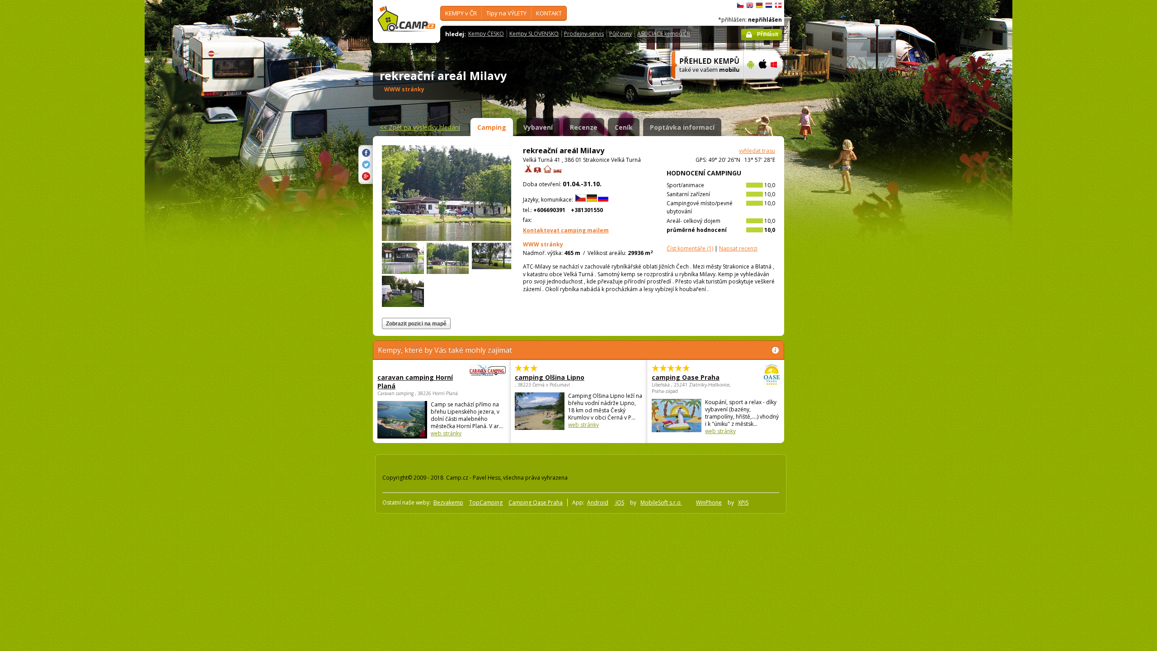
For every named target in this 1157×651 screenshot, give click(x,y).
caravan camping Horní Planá (415, 381)
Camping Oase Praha (535, 502)
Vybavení (538, 127)
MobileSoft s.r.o (661, 502)
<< (420, 127)
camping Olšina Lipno (549, 377)
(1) (690, 248)
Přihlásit (767, 34)
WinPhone (709, 502)
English (749, 5)
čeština (740, 5)
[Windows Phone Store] (779, 84)
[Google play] (749, 84)
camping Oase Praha (686, 377)
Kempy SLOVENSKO (534, 34)
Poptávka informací (682, 127)
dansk (778, 5)
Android (597, 502)
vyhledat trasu (757, 151)
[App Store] (762, 84)
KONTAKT (549, 13)
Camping (491, 127)
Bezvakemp (448, 502)
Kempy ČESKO (486, 34)
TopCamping (486, 502)
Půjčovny (620, 34)
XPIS (743, 502)
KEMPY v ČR (461, 13)
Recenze (583, 127)
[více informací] (703, 84)
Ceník (624, 127)
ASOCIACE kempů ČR (663, 34)
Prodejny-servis (584, 34)
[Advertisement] (822, 271)
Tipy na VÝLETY (506, 13)
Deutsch (759, 5)
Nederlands (768, 5)
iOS (619, 502)
